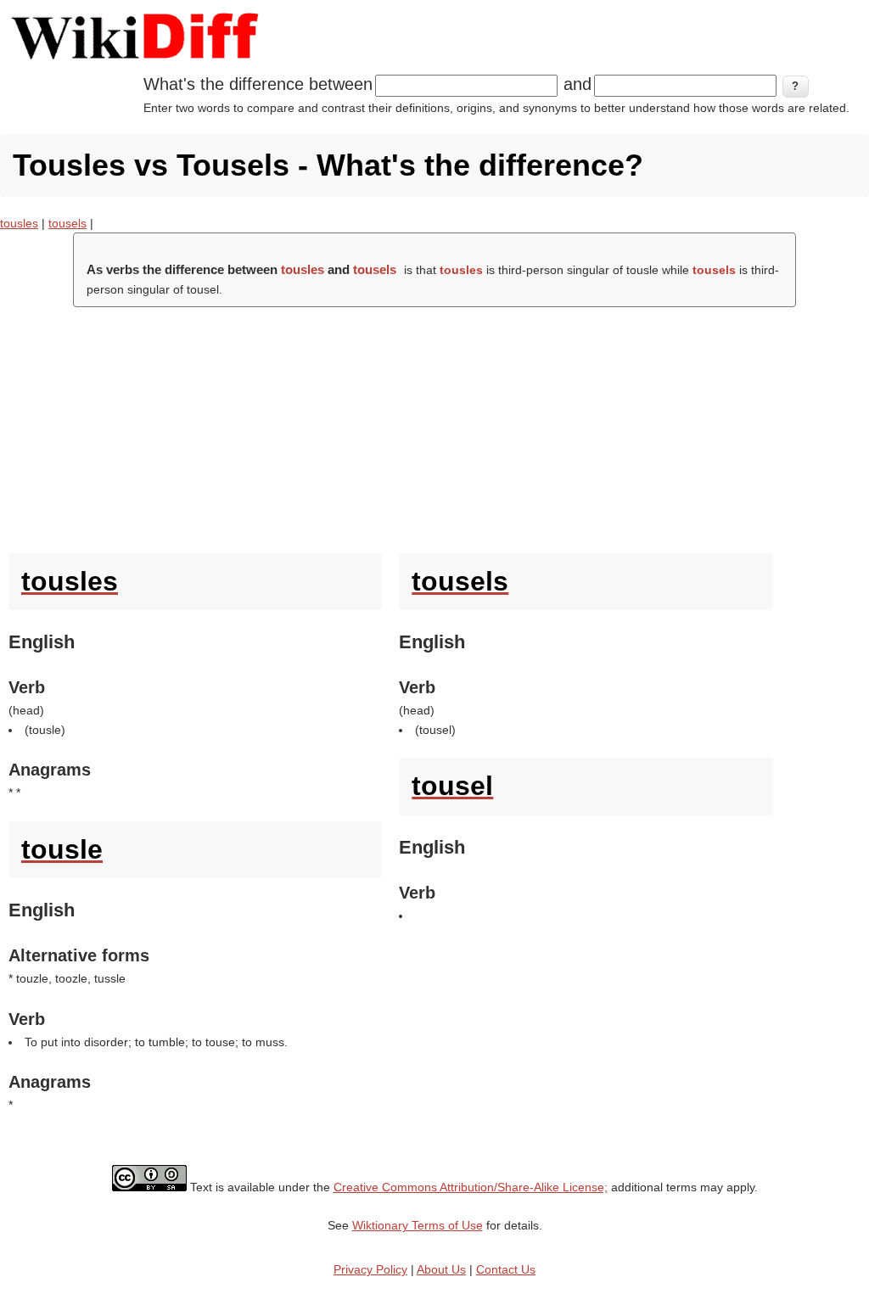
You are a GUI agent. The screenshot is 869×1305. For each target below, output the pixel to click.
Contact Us (505, 1269)
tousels (67, 223)
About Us (441, 1269)
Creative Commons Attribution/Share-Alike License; (471, 1187)
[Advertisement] (434, 426)
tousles (19, 223)
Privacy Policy (370, 1269)
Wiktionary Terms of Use (417, 1225)
